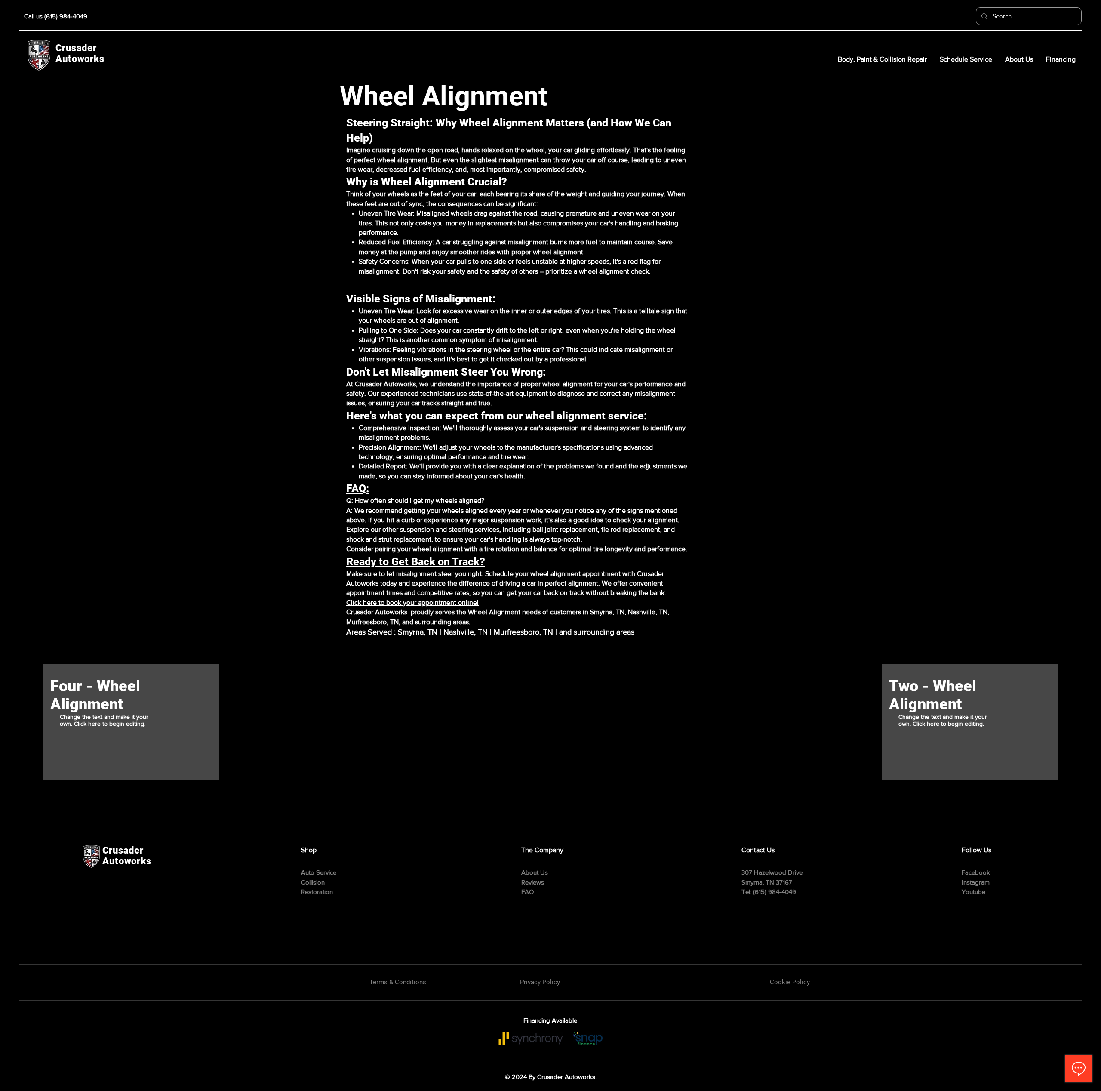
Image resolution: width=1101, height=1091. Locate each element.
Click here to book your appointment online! (412, 602)
